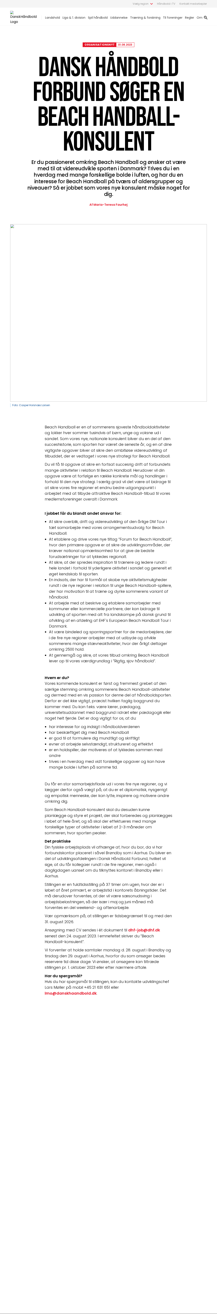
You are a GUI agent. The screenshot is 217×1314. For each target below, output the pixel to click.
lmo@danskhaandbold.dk (71, 993)
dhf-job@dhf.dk (144, 930)
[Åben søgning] (205, 17)
